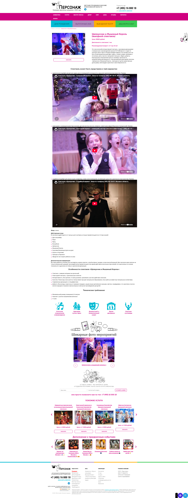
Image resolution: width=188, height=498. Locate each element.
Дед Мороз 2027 (76, 478)
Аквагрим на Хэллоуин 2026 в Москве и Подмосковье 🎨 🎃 (74, 454)
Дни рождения (76, 475)
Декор (90, 15)
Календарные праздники (76, 484)
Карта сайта (101, 476)
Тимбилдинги (76, 487)
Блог (97, 15)
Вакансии (101, 483)
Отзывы (113, 15)
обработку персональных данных (112, 489)
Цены (105, 15)
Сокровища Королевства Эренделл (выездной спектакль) (104, 407)
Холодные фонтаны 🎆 (101, 452)
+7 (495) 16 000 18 (126, 8)
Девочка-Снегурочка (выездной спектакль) (125, 406)
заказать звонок (64, 480)
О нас (100, 473)
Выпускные (75, 473)
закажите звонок (125, 11)
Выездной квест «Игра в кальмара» (90, 475)
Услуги (67, 15)
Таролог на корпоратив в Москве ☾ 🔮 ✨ (60, 453)
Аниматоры (56, 15)
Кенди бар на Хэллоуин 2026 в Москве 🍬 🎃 (87, 453)
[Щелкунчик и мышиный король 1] (94, 361)
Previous (51, 415)
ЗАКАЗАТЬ (68, 59)
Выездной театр (76, 476)
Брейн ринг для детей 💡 (128, 452)
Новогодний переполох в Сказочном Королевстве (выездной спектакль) (84, 407)
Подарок (74, 471)
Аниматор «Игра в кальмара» (90, 472)
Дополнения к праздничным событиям (94, 437)
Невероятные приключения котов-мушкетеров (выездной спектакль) (63, 407)
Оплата (55, 18)
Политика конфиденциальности (104, 479)
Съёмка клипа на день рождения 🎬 (114, 452)
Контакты (123, 15)
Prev (75, 365)
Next (112, 365)
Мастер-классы (78, 15)
